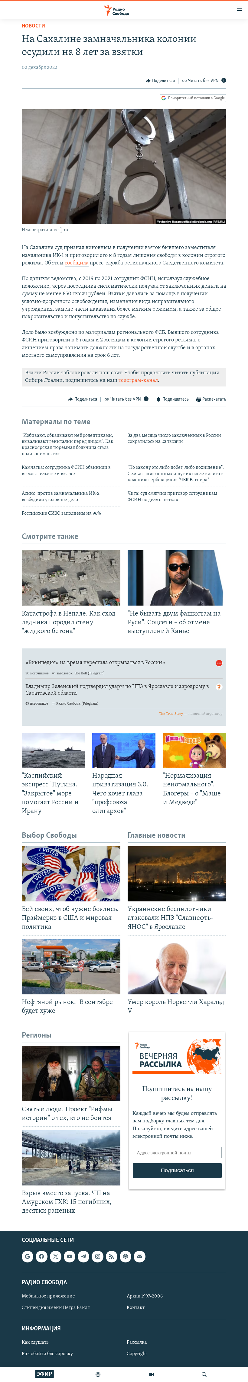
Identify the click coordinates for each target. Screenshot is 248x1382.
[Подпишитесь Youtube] (69, 1256)
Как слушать (35, 1342)
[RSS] (111, 1256)
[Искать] (204, 1374)
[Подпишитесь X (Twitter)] (55, 1256)
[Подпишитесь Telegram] (83, 1256)
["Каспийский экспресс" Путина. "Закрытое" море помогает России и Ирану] (53, 750)
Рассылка (137, 1342)
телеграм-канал (138, 380)
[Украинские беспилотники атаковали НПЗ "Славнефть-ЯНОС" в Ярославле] (177, 873)
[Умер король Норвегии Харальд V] (177, 966)
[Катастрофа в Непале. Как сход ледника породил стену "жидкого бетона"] (71, 578)
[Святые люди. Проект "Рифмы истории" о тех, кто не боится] (71, 1073)
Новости (33, 26)
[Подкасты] (125, 1256)
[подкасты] (98, 1374)
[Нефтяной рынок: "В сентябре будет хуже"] (71, 966)
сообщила (77, 263)
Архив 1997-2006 (145, 1296)
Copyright (137, 1354)
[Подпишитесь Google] (27, 1256)
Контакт (136, 1307)
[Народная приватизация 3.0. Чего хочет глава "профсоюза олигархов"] (123, 750)
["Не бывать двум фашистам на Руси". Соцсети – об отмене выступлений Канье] (177, 578)
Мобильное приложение (48, 1296)
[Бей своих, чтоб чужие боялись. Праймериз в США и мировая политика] (71, 873)
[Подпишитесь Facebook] (41, 1256)
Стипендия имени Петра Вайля (56, 1307)
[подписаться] (139, 1256)
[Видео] (151, 1374)
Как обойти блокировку (47, 1354)
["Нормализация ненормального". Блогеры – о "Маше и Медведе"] (194, 750)
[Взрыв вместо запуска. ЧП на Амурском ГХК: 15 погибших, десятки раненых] (71, 1157)
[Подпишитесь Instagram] (97, 1256)
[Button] (160, 81)
